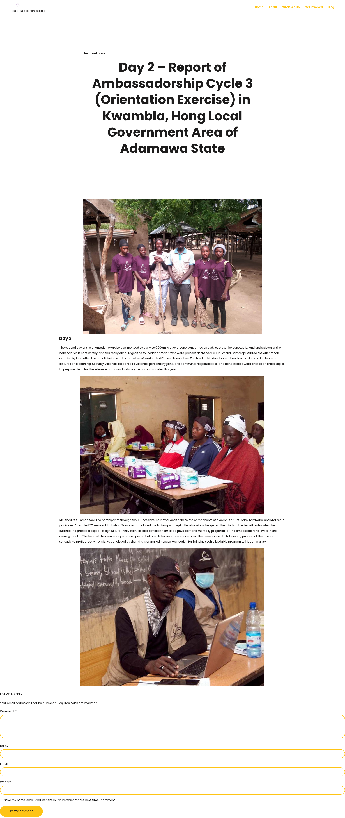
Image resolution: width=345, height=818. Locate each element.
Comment (8, 711)
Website (6, 782)
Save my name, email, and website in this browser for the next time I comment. (60, 800)
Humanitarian (94, 53)
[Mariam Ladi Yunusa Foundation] (28, 5)
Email (5, 764)
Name (5, 746)
